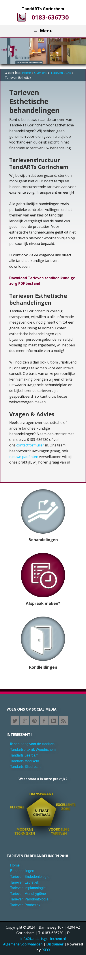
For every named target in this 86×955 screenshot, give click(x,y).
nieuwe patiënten (23, 456)
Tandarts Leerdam (24, 755)
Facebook (44, 720)
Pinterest (34, 720)
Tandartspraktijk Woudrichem (33, 749)
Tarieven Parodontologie (29, 899)
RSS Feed (63, 720)
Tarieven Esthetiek (24, 882)
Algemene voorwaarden (23, 944)
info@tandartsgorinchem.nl (43, 938)
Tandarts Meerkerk (24, 761)
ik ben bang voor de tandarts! (32, 744)
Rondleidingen (43, 667)
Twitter (15, 720)
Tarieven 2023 (60, 73)
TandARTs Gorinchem (43, 8)
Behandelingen (43, 539)
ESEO (45, 949)
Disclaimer (55, 944)
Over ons (40, 73)
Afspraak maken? (43, 603)
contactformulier (30, 445)
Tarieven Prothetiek (25, 905)
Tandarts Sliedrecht (25, 766)
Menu (46, 31)
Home (26, 73)
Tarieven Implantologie (28, 888)
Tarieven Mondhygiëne (28, 894)
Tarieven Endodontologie (29, 876)
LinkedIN (53, 720)
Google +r (24, 720)
